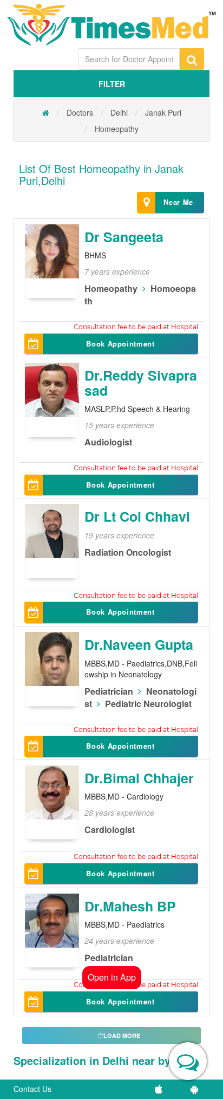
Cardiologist (109, 829)
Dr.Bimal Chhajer (139, 778)
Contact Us (32, 1088)
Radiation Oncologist (127, 552)
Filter (112, 83)
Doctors (80, 112)
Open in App (112, 977)
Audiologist (108, 442)
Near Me (178, 202)
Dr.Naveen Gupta (138, 644)
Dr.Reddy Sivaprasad (140, 382)
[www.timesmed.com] (46, 112)
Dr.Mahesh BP (130, 906)
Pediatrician (108, 691)
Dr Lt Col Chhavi (137, 516)
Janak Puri (163, 112)
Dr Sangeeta (123, 237)
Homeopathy (117, 128)
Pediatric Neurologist (148, 703)
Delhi (119, 112)
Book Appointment (120, 343)
